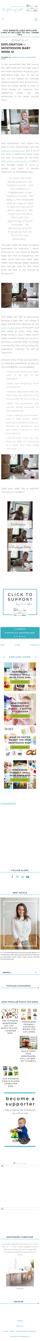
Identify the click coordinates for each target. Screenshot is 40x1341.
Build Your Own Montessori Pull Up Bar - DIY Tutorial (28, 1056)
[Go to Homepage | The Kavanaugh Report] (20, 14)
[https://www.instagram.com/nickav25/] (22, 877)
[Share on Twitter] (19, 637)
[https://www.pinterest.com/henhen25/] (17, 877)
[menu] (2, 19)
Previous (35, 645)
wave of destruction (11, 327)
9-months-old (17, 57)
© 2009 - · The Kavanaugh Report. (20, 1331)
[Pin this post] (14, 637)
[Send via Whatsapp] (25, 637)
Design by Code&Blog (20, 1336)
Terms (20, 1321)
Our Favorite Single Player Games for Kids (10, 1082)
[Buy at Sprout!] (20, 1286)
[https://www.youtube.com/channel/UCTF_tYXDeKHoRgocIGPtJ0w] (27, 877)
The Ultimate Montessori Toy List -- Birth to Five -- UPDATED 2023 (10, 1027)
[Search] (36, 972)
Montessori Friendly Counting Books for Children (29, 1027)
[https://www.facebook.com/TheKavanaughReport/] (12, 877)
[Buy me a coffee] (20, 602)
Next (2, 645)
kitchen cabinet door (17, 161)
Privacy (20, 1326)
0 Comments (19, 629)
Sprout (9, 1247)
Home (17, 645)
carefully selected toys (13, 150)
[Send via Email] (22, 637)
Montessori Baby (27, 633)
